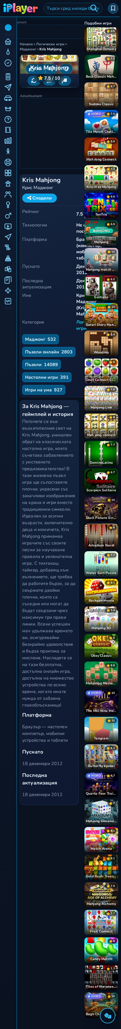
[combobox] (73, 8)
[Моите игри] (113, 8)
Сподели (41, 198)
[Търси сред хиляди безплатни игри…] (94, 8)
